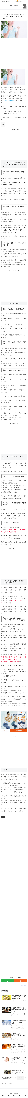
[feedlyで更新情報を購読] (7, 980)
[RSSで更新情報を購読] (20, 980)
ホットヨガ (17, 817)
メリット (24, 817)
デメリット (10, 817)
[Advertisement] (14, 54)
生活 (4, 817)
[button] (25, 546)
